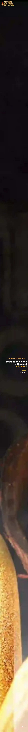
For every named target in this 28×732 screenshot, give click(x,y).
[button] (22, 726)
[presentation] (19, 726)
